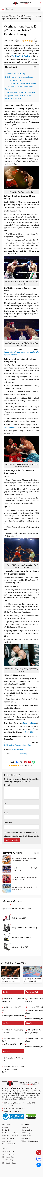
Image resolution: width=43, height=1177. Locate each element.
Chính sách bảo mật (8, 1144)
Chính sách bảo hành (8, 1138)
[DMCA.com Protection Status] (31, 1116)
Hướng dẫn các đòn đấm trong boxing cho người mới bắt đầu (21, 353)
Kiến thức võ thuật (7, 1160)
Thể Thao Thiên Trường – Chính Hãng (17, 745)
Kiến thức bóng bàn (8, 1151)
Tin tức (12, 16)
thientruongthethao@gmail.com (14, 1108)
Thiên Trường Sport (19, 750)
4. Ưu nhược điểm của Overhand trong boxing (20, 92)
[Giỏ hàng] (40, 3)
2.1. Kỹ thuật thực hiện (14, 80)
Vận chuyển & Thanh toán (10, 1133)
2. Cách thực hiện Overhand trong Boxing (19, 77)
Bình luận (8, 785)
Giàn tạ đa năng (27, 1130)
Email (6, 813)
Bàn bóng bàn (26, 1135)
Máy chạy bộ (26, 1138)
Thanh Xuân (18, 40)
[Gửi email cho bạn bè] (25, 762)
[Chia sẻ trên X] (21, 762)
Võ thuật (20, 16)
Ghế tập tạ (25, 1127)
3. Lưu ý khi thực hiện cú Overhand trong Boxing (19, 88)
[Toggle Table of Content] (34, 68)
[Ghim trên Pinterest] (29, 762)
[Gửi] (39, 9)
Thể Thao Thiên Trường (20, 56)
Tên (6, 803)
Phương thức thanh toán (10, 1135)
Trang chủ (5, 16)
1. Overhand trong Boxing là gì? (15, 74)
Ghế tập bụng (26, 1133)
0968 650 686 (28, 732)
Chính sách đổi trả (7, 1141)
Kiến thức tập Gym (8, 1154)
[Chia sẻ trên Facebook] (17, 762)
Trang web (8, 823)
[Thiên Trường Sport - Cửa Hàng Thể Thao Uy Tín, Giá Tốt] (21, 3)
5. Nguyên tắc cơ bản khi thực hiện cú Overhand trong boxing (18, 97)
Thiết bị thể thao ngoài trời (30, 1141)
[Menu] (3, 8)
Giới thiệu (5, 1127)
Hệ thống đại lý (6, 1130)
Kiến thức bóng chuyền (9, 1163)
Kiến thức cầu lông (8, 1157)
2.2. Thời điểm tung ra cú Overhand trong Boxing (22, 83)
